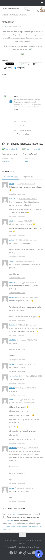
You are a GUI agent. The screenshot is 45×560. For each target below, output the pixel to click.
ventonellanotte (15, 376)
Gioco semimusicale (9, 154)
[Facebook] (11, 553)
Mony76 (12, 282)
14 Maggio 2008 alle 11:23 (28, 340)
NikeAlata (12, 198)
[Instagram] (16, 553)
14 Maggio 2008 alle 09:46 (27, 325)
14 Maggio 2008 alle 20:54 (25, 400)
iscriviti (10, 520)
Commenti (11, 177)
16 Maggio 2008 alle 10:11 (26, 488)
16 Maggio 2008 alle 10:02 (28, 448)
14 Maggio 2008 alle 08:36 (27, 283)
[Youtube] (34, 553)
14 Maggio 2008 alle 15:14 (26, 364)
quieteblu (12, 340)
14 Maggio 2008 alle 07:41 (25, 221)
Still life (6, 15)
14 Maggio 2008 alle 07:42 (27, 240)
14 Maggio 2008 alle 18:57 (26, 388)
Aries (6, 27)
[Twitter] (20, 553)
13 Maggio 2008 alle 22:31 (26, 184)
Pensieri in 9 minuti (29, 154)
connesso (16, 514)
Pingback (27, 177)
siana (11, 261)
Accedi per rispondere (17, 194)
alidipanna (13, 297)
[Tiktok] (24, 553)
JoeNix (11, 364)
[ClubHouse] (29, 553)
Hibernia (12, 325)
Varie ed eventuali (19, 15)
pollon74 (12, 240)
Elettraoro (13, 448)
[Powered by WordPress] (15, 547)
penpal (11, 488)
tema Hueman (34, 547)
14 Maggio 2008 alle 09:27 (28, 297)
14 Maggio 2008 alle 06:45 (28, 199)
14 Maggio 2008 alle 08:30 (25, 261)
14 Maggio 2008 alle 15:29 (32, 376)
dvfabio (12, 388)
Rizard (11, 184)
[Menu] (42, 3)
